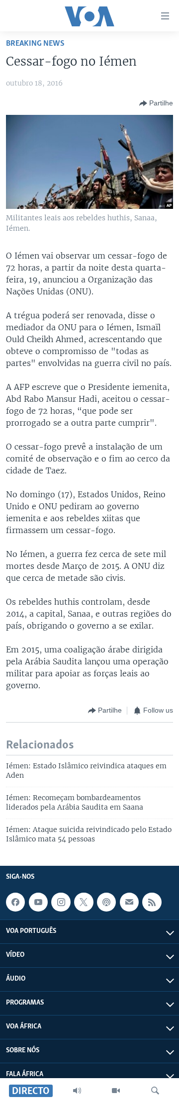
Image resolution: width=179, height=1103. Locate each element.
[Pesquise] (155, 1090)
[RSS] (151, 902)
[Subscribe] (129, 902)
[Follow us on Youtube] (38, 902)
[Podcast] (106, 902)
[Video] (116, 1090)
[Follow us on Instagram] (60, 902)
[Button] (156, 103)
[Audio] (77, 1090)
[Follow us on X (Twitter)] (83, 902)
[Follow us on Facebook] (15, 902)
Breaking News (35, 43)
